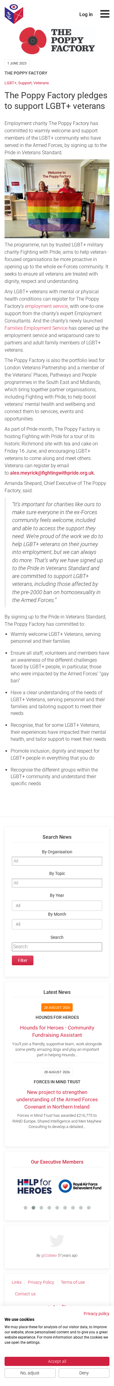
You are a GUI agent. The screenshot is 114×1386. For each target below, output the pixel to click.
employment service (46, 306)
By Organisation (57, 852)
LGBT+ (10, 83)
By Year (57, 895)
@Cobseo (49, 1255)
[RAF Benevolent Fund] (80, 1186)
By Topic (57, 873)
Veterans (41, 83)
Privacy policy (96, 1313)
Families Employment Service (36, 328)
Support (25, 83)
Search (57, 937)
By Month (57, 914)
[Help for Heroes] (34, 1186)
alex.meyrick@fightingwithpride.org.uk (52, 473)
